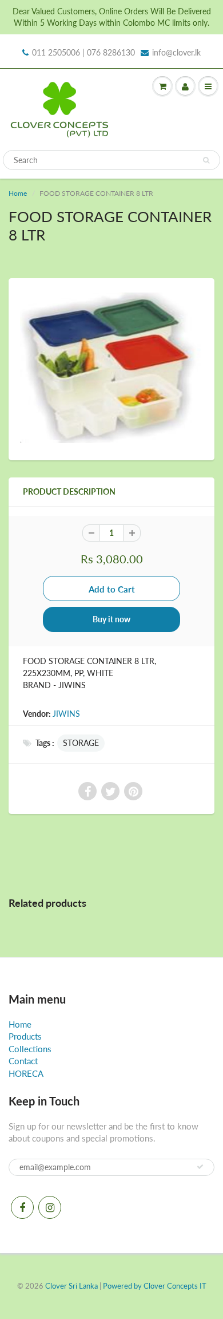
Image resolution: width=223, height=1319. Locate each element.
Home (18, 193)
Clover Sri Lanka (71, 1285)
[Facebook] (22, 1207)
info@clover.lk (176, 52)
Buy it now (111, 619)
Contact (23, 1061)
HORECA (26, 1073)
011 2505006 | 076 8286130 (83, 52)
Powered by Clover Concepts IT (154, 1285)
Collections (30, 1049)
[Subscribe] (200, 1167)
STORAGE (81, 743)
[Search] (206, 160)
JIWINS (66, 713)
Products (25, 1036)
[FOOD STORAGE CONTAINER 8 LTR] (111, 367)
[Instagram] (49, 1207)
